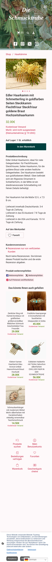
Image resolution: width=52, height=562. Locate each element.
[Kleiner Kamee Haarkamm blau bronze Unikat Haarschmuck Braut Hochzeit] (15, 349)
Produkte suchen (17, 445)
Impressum (32, 550)
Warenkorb (17, 468)
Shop (8, 54)
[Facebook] (15, 44)
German (32, 559)
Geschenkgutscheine (35, 470)
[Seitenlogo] (26, 24)
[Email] (37, 44)
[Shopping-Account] (33, 33)
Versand (22, 127)
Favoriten (34, 456)
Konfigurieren (12, 553)
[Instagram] (22, 44)
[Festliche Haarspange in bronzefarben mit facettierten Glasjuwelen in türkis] (36, 301)
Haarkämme (21, 54)
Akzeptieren (12, 559)
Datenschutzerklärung (15, 550)
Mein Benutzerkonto (35, 445)
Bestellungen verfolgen (17, 457)
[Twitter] (29, 44)
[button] (15, 235)
